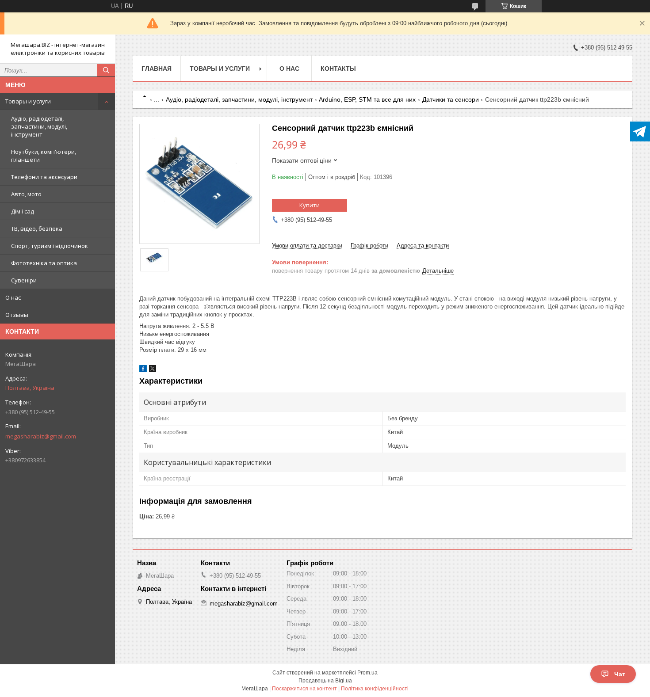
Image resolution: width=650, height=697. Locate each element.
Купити (309, 205)
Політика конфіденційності (375, 689)
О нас (13, 297)
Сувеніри (24, 280)
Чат (619, 674)
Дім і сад (22, 211)
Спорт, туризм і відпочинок (49, 246)
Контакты (338, 68)
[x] (152, 370)
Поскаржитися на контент (304, 689)
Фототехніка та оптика (44, 263)
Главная (156, 68)
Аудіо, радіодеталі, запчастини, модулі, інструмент (39, 126)
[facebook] (143, 370)
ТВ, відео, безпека (36, 228)
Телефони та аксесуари (44, 177)
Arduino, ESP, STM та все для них (367, 99)
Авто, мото (26, 194)
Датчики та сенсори (450, 99)
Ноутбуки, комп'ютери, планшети (43, 156)
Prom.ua (367, 673)
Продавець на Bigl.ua (325, 681)
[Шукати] (106, 70)
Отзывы (16, 315)
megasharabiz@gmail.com (40, 436)
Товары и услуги (28, 101)
